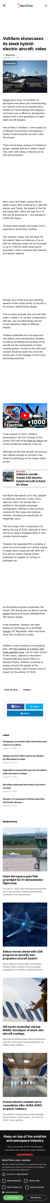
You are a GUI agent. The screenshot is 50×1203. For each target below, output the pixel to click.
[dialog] (25, 1179)
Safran (6, 613)
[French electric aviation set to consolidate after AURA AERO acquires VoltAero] (25, 1075)
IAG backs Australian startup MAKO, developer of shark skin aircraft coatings (23, 1030)
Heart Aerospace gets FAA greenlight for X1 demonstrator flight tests (23, 880)
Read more (25, 1170)
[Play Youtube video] (25, 415)
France (6, 100)
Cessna (6, 631)
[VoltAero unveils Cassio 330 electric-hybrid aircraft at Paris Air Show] (8, 476)
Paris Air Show (35, 440)
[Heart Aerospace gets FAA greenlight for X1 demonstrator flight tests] (25, 849)
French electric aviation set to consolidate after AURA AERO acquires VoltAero (22, 1105)
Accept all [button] (13, 1197)
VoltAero (27, 690)
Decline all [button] (36, 1197)
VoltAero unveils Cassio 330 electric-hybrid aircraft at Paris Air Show (30, 479)
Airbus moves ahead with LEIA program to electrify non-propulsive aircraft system (23, 955)
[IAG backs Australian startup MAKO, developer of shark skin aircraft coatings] (25, 1000)
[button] (4, 5)
